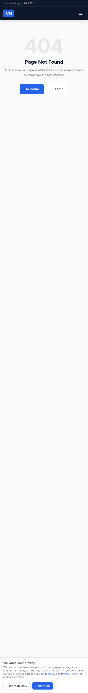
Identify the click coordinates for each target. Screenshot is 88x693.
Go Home (32, 89)
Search (57, 89)
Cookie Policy (47, 673)
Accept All (43, 686)
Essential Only (17, 686)
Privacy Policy (69, 673)
